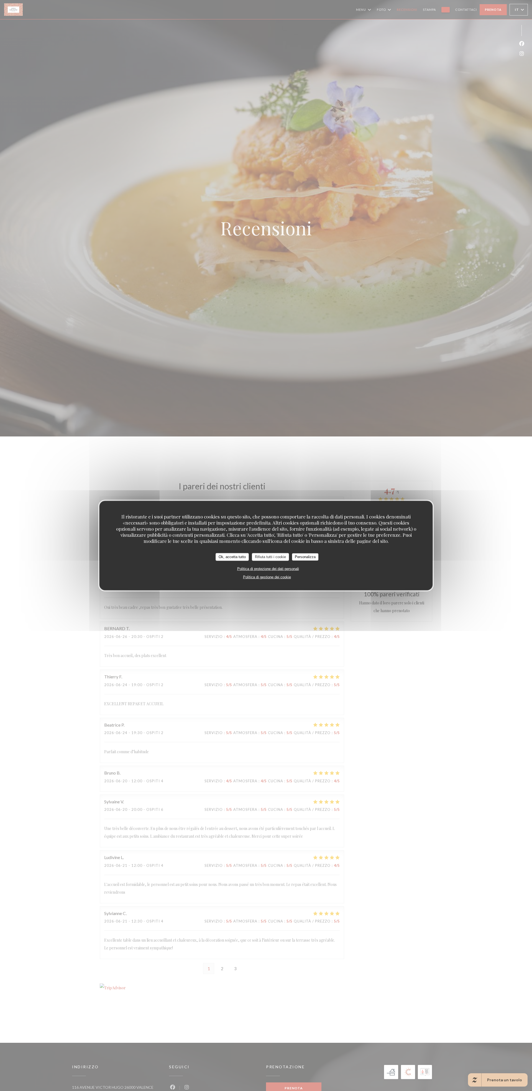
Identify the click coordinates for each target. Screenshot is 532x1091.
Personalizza (305, 557)
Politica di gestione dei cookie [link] (267, 577)
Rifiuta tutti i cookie (270, 557)
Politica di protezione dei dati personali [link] (268, 568)
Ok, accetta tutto (232, 557)
